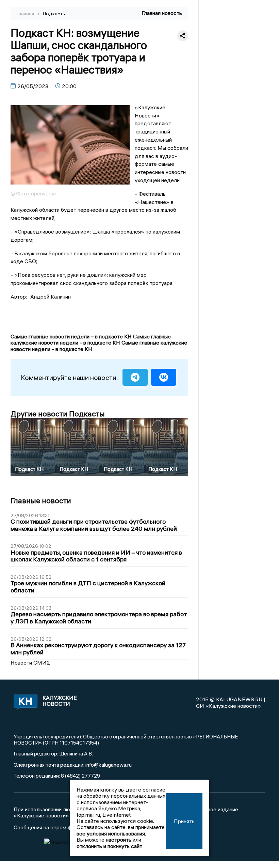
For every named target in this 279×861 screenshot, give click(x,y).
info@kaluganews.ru (108, 764)
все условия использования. (111, 833)
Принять (184, 821)
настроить (118, 839)
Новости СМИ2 (30, 662)
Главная (26, 14)
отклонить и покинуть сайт (109, 846)
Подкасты (54, 14)
